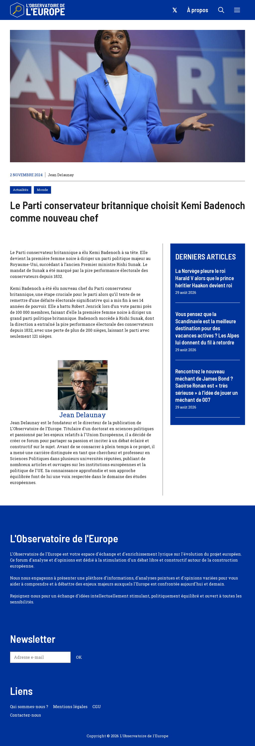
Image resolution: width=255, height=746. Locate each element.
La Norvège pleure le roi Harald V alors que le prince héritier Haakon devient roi (204, 277)
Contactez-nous (25, 715)
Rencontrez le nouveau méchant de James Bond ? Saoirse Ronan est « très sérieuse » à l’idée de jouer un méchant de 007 (206, 385)
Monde (42, 189)
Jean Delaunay (61, 174)
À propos (197, 9)
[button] (221, 10)
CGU (96, 706)
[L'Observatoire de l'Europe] (38, 10)
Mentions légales (70, 706)
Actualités (20, 189)
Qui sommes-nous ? (29, 706)
